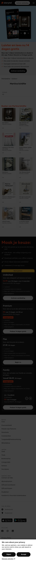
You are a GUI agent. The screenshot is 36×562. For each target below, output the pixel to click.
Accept (23, 554)
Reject (9, 554)
